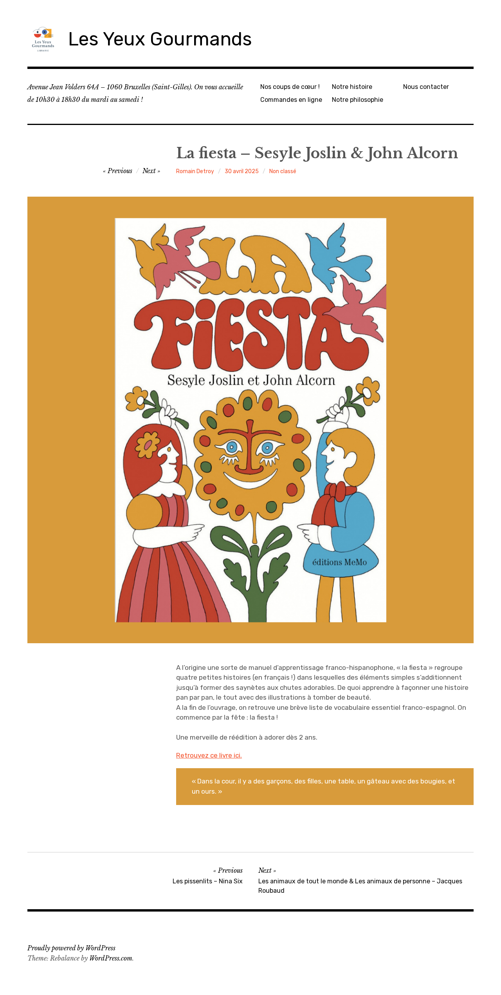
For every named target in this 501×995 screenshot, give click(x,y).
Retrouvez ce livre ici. (209, 755)
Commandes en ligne (291, 99)
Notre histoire (352, 86)
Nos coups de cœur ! (290, 86)
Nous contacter (426, 86)
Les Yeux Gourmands (160, 39)
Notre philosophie (357, 99)
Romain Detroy (195, 171)
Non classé (282, 171)
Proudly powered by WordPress (71, 948)
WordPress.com (110, 958)
